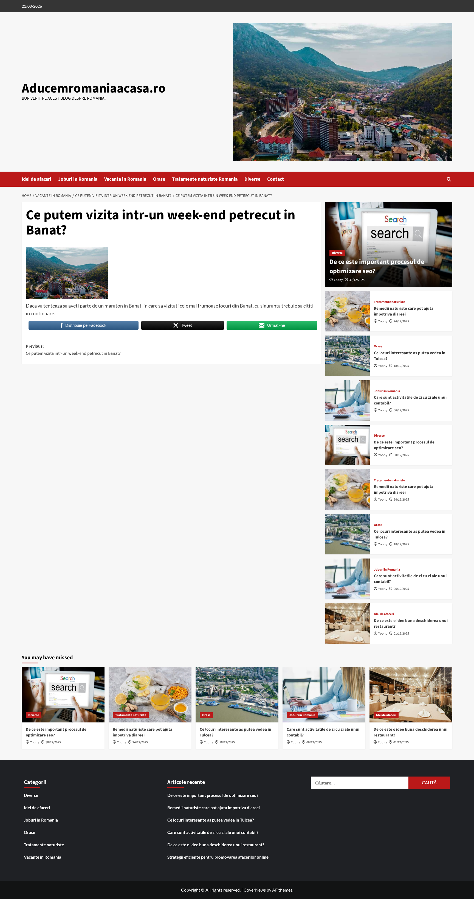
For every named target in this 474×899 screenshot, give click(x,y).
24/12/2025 (401, 321)
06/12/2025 (401, 410)
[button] (448, 179)
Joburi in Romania (77, 179)
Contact (275, 179)
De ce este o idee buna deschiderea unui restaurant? (215, 844)
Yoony (338, 280)
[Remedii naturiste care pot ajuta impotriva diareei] (347, 311)
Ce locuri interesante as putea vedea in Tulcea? (210, 819)
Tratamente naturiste (389, 302)
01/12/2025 (401, 633)
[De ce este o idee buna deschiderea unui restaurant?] (347, 623)
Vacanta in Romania (125, 179)
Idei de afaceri (36, 179)
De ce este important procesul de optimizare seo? (376, 266)
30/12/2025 (357, 280)
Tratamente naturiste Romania (205, 179)
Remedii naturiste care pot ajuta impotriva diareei (403, 311)
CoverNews (255, 889)
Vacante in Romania (42, 857)
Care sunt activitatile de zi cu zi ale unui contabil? (212, 832)
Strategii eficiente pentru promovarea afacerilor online (218, 857)
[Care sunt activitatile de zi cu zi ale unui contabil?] (347, 400)
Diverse (252, 179)
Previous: (73, 349)
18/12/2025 (401, 366)
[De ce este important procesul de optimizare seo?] (347, 445)
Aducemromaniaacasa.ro (94, 88)
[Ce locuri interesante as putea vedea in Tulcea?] (347, 356)
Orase (159, 179)
